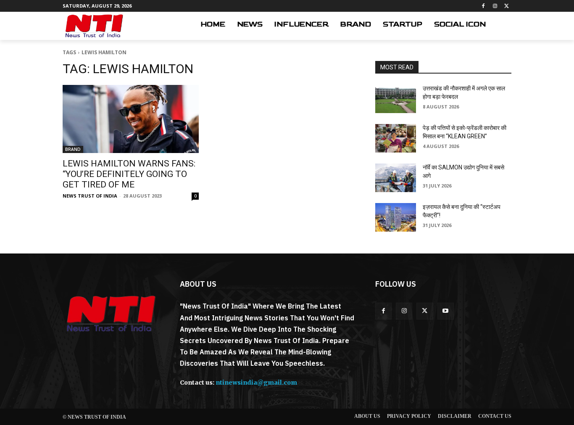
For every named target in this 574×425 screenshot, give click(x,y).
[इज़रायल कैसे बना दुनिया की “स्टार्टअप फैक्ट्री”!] (395, 217)
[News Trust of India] (94, 26)
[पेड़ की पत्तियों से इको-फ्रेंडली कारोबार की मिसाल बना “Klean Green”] (395, 138)
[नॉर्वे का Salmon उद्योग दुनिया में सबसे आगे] (395, 178)
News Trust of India (90, 196)
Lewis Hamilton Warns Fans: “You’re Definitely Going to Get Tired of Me (129, 174)
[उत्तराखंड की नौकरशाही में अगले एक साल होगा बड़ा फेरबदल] (395, 98)
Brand (73, 149)
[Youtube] (445, 311)
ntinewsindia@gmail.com (256, 382)
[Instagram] (495, 6)
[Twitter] (506, 6)
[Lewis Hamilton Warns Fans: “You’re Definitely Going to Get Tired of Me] (131, 119)
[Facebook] (483, 6)
